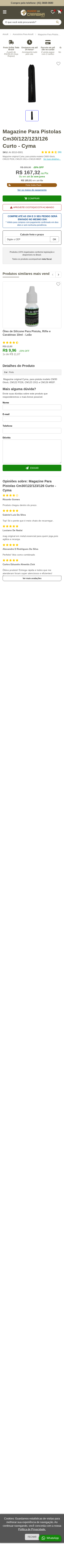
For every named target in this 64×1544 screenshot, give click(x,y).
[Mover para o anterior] (52, 275)
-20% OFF (38, 167)
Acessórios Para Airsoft (23, 34)
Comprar (34, 198)
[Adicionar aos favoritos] (58, 64)
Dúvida (7, 437)
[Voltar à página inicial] (32, 12)
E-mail (6, 414)
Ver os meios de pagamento (32, 190)
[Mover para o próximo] (58, 275)
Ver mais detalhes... (52, 159)
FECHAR (32, 1537)
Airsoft (5, 34)
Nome (6, 402)
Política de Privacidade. (32, 1529)
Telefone (7, 425)
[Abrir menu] (5, 12)
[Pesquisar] (57, 22)
